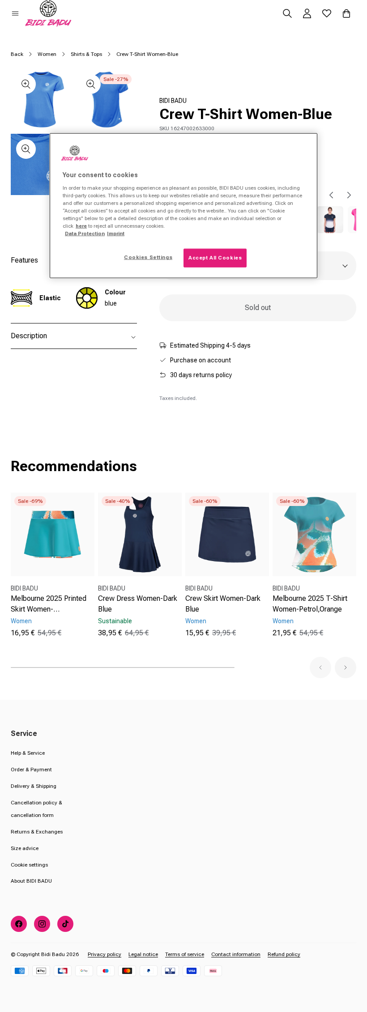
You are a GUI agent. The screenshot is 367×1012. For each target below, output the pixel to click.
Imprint (115, 233)
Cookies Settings (148, 257)
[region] (183, 206)
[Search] (287, 13)
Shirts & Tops (86, 54)
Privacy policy (104, 954)
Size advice (24, 848)
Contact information (235, 954)
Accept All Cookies (215, 258)
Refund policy (284, 954)
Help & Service (28, 753)
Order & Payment (31, 769)
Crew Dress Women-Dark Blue (137, 603)
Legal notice (143, 954)
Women (47, 54)
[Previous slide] (331, 195)
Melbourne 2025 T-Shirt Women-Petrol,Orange (310, 603)
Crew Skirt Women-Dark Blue (222, 603)
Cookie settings (29, 865)
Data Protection (85, 233)
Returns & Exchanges (37, 832)
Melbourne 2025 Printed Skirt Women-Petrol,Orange (48, 604)
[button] (15, 13)
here (81, 226)
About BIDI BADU (31, 881)
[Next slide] (349, 195)
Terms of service (184, 954)
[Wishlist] (327, 13)
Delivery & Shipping (33, 786)
